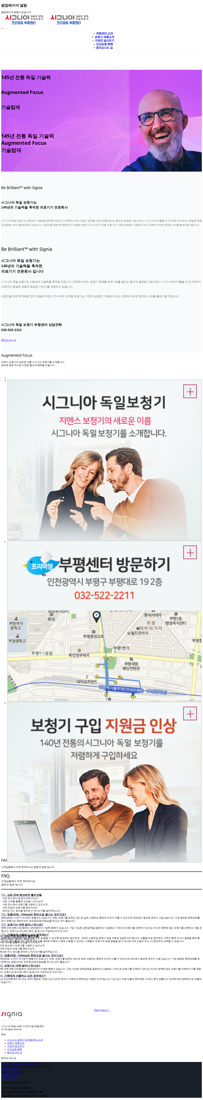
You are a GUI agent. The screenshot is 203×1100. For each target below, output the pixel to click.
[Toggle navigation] (2, 28)
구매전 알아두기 (15, 1046)
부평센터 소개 (104, 33)
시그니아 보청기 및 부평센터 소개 (25, 1040)
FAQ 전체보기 (101, 1010)
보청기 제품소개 (15, 1043)
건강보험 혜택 (14, 1049)
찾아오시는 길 (8, 340)
